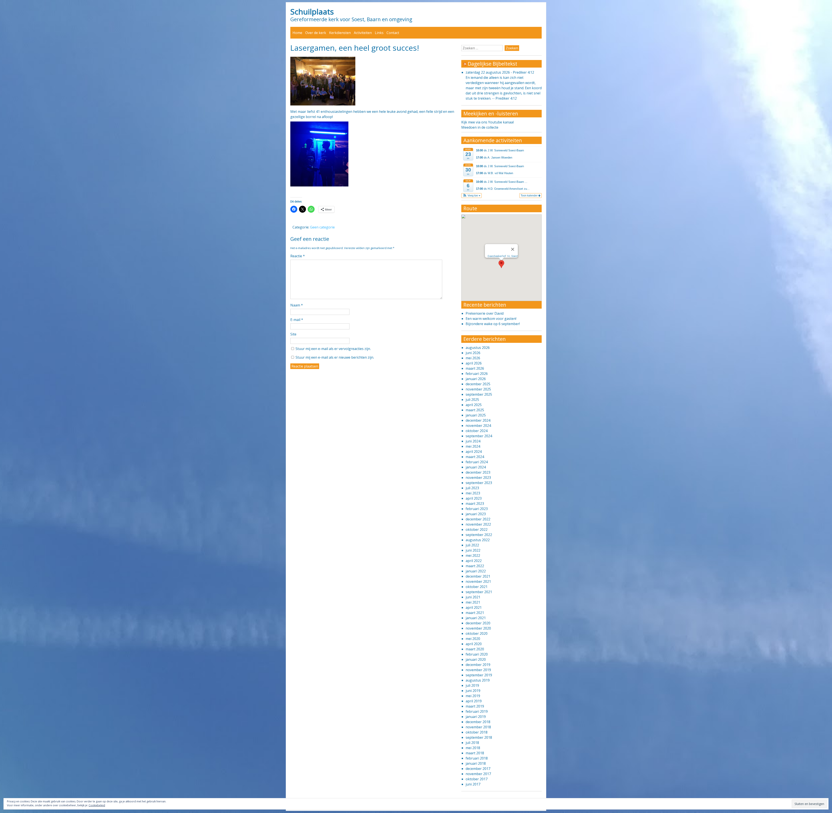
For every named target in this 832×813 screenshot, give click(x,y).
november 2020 (478, 628)
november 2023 (478, 477)
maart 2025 (475, 410)
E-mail (296, 319)
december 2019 (478, 664)
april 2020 (474, 643)
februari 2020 (477, 654)
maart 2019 (475, 706)
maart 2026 (475, 368)
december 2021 (478, 576)
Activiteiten (363, 32)
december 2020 (478, 623)
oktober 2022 (477, 529)
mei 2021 (473, 602)
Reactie (297, 256)
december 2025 (478, 384)
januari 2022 (476, 571)
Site (293, 334)
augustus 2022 (478, 540)
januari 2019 (476, 716)
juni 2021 (473, 597)
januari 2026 (476, 378)
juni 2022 (473, 550)
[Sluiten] (512, 249)
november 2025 (478, 389)
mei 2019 (473, 695)
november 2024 (478, 425)
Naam (296, 305)
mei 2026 (473, 358)
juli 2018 (472, 742)
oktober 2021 (477, 586)
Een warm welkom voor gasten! (491, 318)
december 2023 (478, 472)
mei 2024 (473, 446)
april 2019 (474, 701)
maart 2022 (475, 566)
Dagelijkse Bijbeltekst (492, 63)
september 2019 (479, 675)
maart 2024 (475, 456)
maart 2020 (475, 649)
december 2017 (478, 768)
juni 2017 (473, 784)
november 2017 (478, 773)
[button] (472, 195)
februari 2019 (477, 711)
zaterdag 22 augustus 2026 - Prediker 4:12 (500, 72)
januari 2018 (476, 763)
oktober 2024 (477, 430)
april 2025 (474, 404)
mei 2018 (473, 747)
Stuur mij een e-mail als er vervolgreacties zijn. (333, 348)
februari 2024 (477, 462)
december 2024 (478, 420)
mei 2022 (473, 555)
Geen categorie (322, 227)
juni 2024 (473, 441)
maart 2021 (475, 612)
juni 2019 (473, 690)
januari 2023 (476, 514)
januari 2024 (476, 467)
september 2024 (479, 436)
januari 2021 (476, 617)
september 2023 (479, 482)
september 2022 (479, 534)
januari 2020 (476, 659)
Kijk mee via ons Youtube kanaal (487, 122)
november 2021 (478, 581)
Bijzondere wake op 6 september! (493, 323)
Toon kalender (529, 195)
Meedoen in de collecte (479, 127)
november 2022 (478, 524)
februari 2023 (477, 508)
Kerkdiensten (340, 32)
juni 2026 (473, 352)
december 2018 (478, 721)
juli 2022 (472, 545)
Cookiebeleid (97, 805)
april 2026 (474, 363)
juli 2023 (472, 488)
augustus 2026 (478, 347)
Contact (393, 32)
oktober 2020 (477, 633)
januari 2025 (476, 415)
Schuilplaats (312, 11)
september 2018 (479, 737)
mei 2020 (473, 638)
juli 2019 (472, 685)
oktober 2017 (477, 779)
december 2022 (478, 519)
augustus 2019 (478, 680)
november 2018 (478, 727)
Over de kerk (315, 32)
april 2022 (474, 560)
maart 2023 (475, 503)
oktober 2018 (477, 732)
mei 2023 (473, 493)
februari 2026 (477, 373)
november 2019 (478, 669)
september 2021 (479, 592)
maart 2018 (475, 753)
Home (297, 32)
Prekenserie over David (485, 313)
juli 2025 (472, 399)
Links (379, 32)
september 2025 (479, 394)
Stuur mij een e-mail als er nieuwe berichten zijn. (335, 357)
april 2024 (474, 451)
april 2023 (474, 498)
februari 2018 (477, 758)
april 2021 (474, 607)
